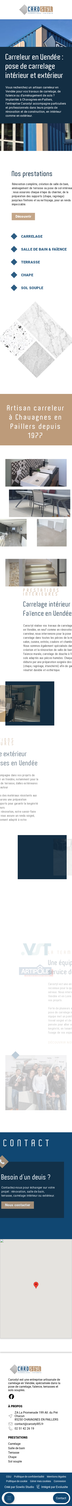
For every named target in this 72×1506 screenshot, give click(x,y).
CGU (8, 1476)
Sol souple (15, 1461)
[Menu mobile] (9, 1498)
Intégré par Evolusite (54, 1487)
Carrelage (14, 1444)
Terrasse (13, 1452)
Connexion (60, 1481)
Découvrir (23, 216)
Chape (12, 1457)
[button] (36, 1285)
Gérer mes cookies (40, 1481)
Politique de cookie (16, 1481)
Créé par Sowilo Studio (19, 1487)
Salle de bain (16, 1448)
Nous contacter (17, 1205)
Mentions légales (56, 1476)
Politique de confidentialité (29, 1476)
